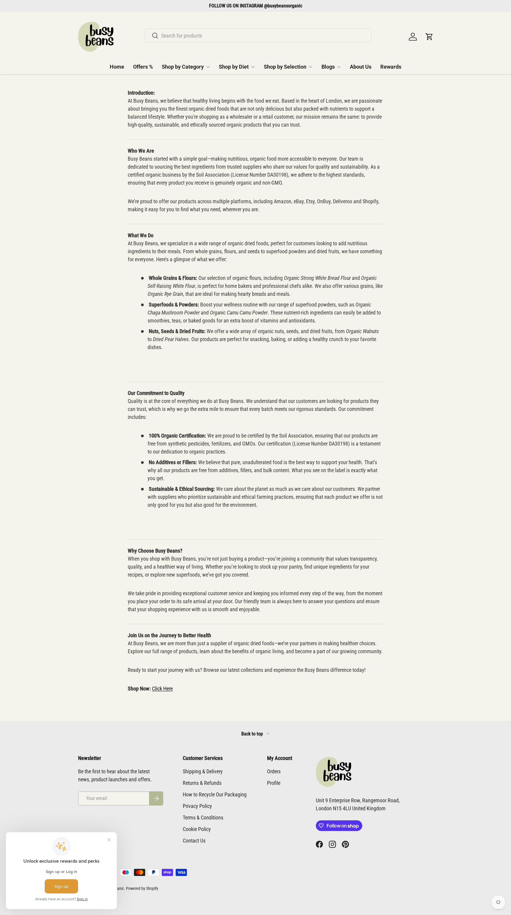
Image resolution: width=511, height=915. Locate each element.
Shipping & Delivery (203, 771)
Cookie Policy (197, 829)
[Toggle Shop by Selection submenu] (310, 66)
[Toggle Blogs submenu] (338, 66)
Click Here (162, 688)
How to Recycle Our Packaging (215, 794)
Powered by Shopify (142, 888)
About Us (360, 67)
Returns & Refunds (202, 783)
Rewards (390, 67)
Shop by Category (183, 67)
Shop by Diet (234, 67)
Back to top (252, 734)
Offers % (143, 67)
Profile (273, 783)
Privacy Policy (197, 806)
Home (117, 67)
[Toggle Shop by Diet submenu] (252, 66)
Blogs (328, 67)
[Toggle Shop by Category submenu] (207, 66)
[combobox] (258, 35)
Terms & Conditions (203, 817)
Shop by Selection (285, 67)
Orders (274, 771)
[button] (429, 36)
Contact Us (194, 840)
